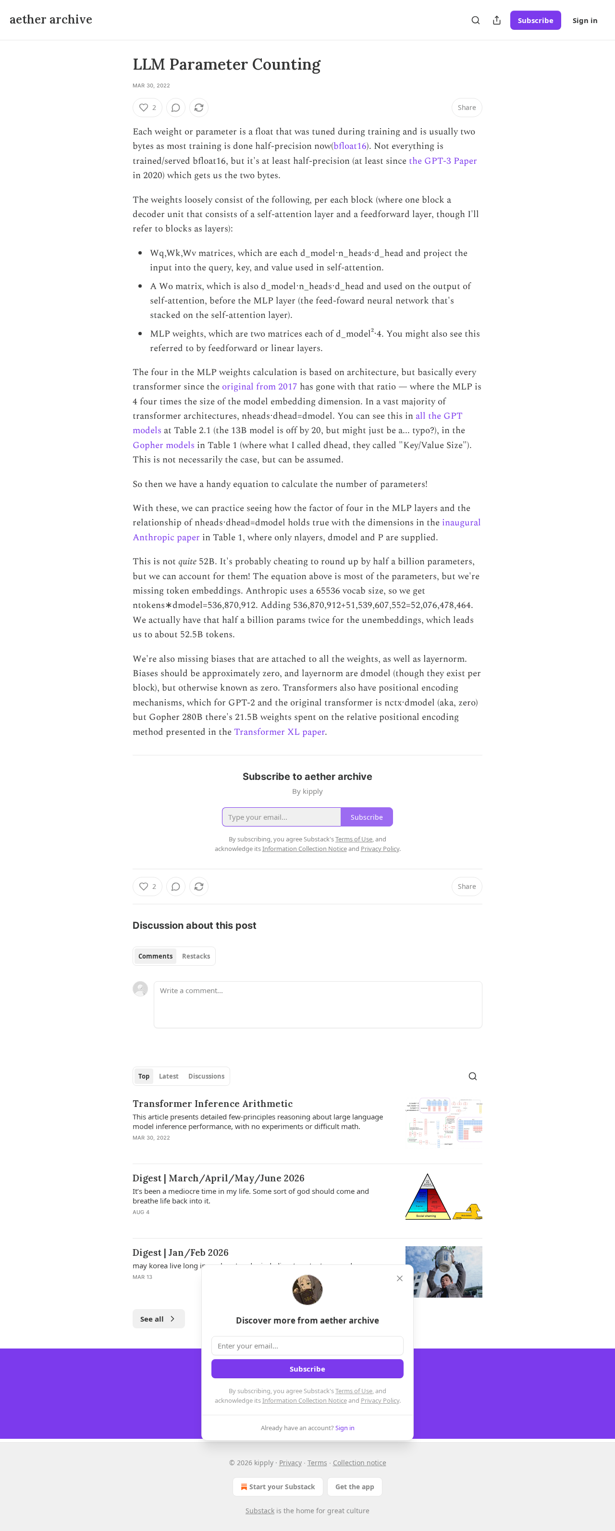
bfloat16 (350, 146)
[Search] (475, 20)
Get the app (354, 1486)
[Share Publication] (496, 20)
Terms (317, 1462)
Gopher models (164, 445)
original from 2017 (259, 387)
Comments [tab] (155, 956)
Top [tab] (143, 1076)
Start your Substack (282, 1486)
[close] (399, 1278)
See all (152, 1319)
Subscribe (536, 20)
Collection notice (359, 1462)
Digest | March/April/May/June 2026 (219, 1178)
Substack (260, 1510)
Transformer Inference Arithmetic (213, 1103)
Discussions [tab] (206, 1076)
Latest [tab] (169, 1076)
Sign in (585, 20)
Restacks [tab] (196, 956)
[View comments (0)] (175, 107)
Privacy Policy (380, 1400)
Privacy (290, 1462)
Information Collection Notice (304, 1400)
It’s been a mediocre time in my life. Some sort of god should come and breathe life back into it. (251, 1195)
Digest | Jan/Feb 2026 (181, 1252)
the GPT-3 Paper (443, 161)
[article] (307, 1127)
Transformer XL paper (279, 732)
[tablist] (174, 956)
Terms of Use (353, 1390)
